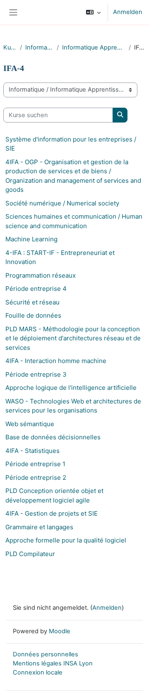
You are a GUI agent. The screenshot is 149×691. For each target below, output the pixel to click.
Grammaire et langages (39, 527)
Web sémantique (29, 424)
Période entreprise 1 (35, 464)
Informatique (39, 47)
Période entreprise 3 (36, 374)
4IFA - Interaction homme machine (55, 361)
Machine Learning (31, 239)
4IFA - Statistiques (32, 451)
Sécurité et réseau (32, 302)
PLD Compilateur (30, 554)
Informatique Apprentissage (93, 47)
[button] (93, 12)
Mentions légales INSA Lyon (53, 663)
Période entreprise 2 (35, 477)
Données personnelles (45, 654)
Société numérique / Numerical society (62, 203)
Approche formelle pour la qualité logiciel (65, 540)
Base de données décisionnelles (53, 437)
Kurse (10, 47)
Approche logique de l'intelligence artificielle (71, 387)
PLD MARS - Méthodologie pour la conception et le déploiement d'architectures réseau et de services (73, 338)
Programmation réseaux (40, 275)
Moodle (59, 631)
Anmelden (127, 12)
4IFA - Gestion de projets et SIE (51, 513)
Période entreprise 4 (36, 288)
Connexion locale (37, 672)
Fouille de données (33, 315)
